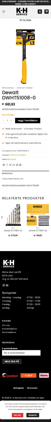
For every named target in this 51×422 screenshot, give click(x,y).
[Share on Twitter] (10, 165)
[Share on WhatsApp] (4, 165)
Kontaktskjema (9, 328)
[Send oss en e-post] (7, 285)
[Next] (48, 222)
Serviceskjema (9, 332)
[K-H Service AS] (21, 11)
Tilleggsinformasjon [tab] (12, 179)
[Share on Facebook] (7, 165)
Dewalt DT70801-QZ (38, 231)
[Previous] (2, 222)
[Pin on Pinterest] (17, 165)
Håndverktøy (8, 88)
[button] (3, 11)
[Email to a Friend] (14, 165)
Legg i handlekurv (28, 120)
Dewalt (13, 159)
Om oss (6, 325)
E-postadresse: (10, 348)
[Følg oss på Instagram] (4, 285)
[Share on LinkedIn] (20, 165)
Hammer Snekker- (25, 88)
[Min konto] (40, 11)
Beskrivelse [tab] (7, 173)
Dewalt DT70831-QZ (13, 231)
